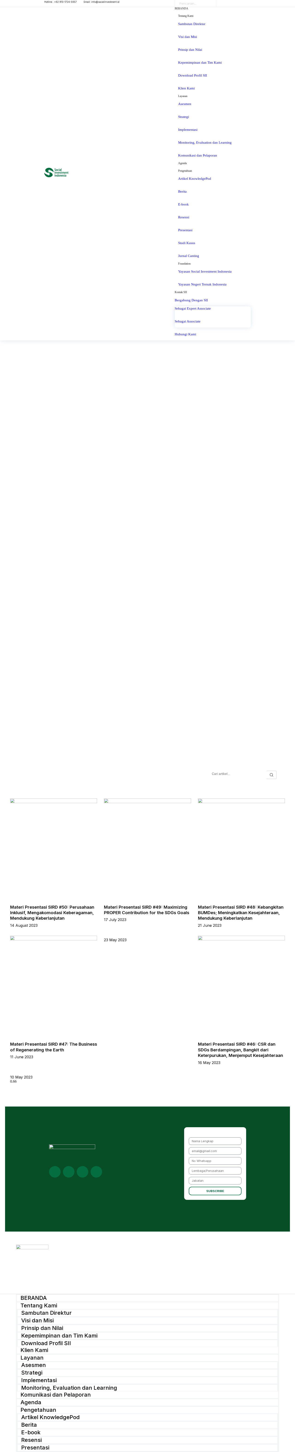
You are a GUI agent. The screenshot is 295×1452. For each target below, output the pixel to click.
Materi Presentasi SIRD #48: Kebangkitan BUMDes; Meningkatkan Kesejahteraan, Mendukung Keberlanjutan (240, 912)
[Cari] (272, 775)
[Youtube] (68, 1172)
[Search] (209, 3)
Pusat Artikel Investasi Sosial (68, 775)
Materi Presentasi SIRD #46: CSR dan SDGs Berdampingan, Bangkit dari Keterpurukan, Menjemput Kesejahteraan (240, 1049)
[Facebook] (96, 1172)
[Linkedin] (55, 1172)
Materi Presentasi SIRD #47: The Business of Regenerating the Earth (53, 1046)
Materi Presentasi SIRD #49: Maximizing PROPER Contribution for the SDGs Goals (146, 909)
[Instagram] (82, 1172)
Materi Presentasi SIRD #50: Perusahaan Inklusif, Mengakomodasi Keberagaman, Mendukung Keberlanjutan (52, 912)
